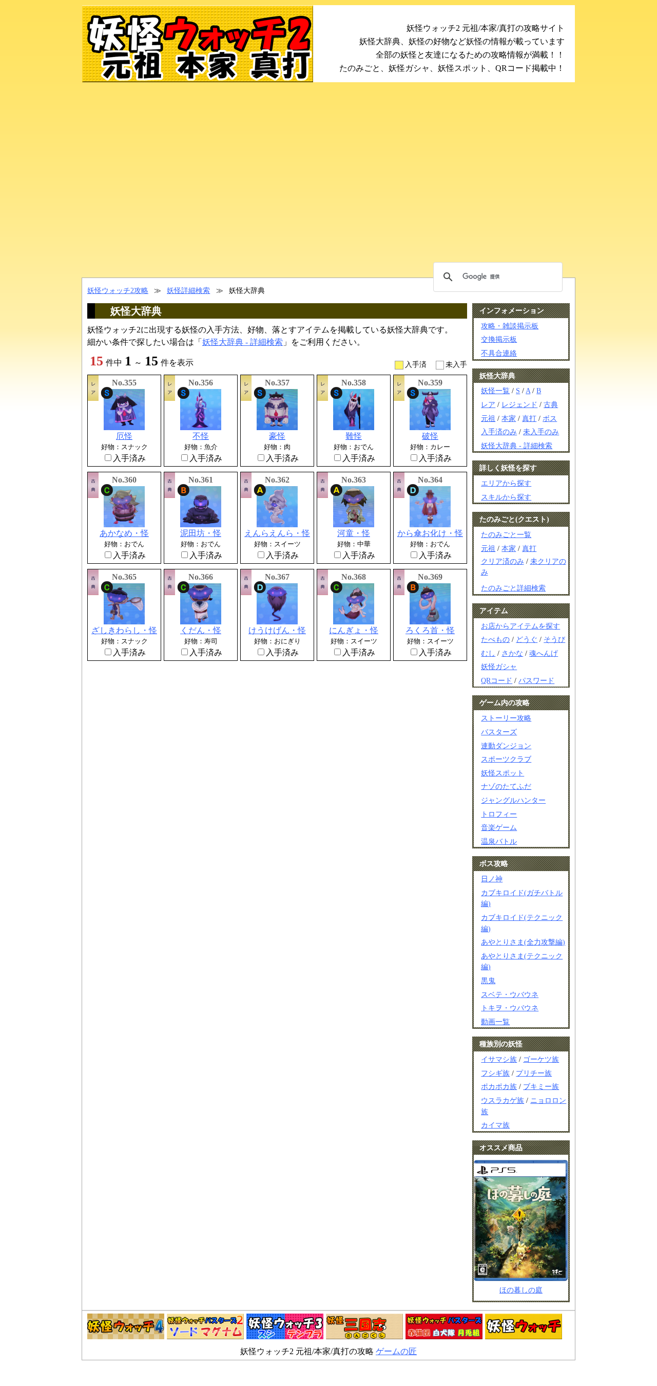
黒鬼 (488, 980)
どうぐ (526, 639)
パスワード (536, 680)
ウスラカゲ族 (502, 1100)
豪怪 (277, 436)
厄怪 (124, 436)
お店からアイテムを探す (520, 626)
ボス (550, 418)
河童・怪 (353, 533)
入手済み (129, 458)
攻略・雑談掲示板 (509, 326)
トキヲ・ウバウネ (509, 1008)
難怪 (353, 436)
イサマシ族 (499, 1059)
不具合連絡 (499, 353)
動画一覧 (495, 1022)
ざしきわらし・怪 (124, 630)
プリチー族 (534, 1073)
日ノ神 (492, 879)
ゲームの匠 (396, 1351)
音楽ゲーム (499, 827)
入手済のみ (499, 432)
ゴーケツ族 (541, 1059)
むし (488, 653)
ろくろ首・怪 (430, 630)
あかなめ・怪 (124, 533)
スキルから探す (506, 497)
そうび (554, 639)
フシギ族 (495, 1073)
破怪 (430, 436)
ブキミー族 (541, 1086)
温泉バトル (499, 841)
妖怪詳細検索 (188, 290)
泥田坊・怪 (200, 533)
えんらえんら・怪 (277, 533)
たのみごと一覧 (506, 534)
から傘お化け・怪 (430, 533)
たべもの (495, 639)
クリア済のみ (502, 561)
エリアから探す (506, 483)
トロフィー (499, 814)
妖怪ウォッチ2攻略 (117, 290)
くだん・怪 (200, 630)
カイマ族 (495, 1125)
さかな (512, 653)
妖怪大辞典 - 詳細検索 (242, 342)
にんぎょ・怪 (353, 630)
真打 (529, 418)
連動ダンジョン (506, 746)
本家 (508, 418)
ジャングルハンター (513, 800)
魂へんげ (543, 653)
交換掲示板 (499, 339)
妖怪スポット (502, 773)
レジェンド (519, 404)
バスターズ (499, 732)
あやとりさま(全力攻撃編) (523, 942)
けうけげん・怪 (277, 630)
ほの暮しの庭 (521, 1290)
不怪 (200, 436)
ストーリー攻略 (506, 718)
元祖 (488, 418)
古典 (551, 404)
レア (488, 404)
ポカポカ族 (499, 1086)
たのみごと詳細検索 (513, 588)
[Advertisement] (328, 180)
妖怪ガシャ (499, 666)
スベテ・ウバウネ (509, 994)
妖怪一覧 (495, 390)
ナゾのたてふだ (506, 786)
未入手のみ (541, 432)
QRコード (496, 680)
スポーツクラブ (506, 759)
